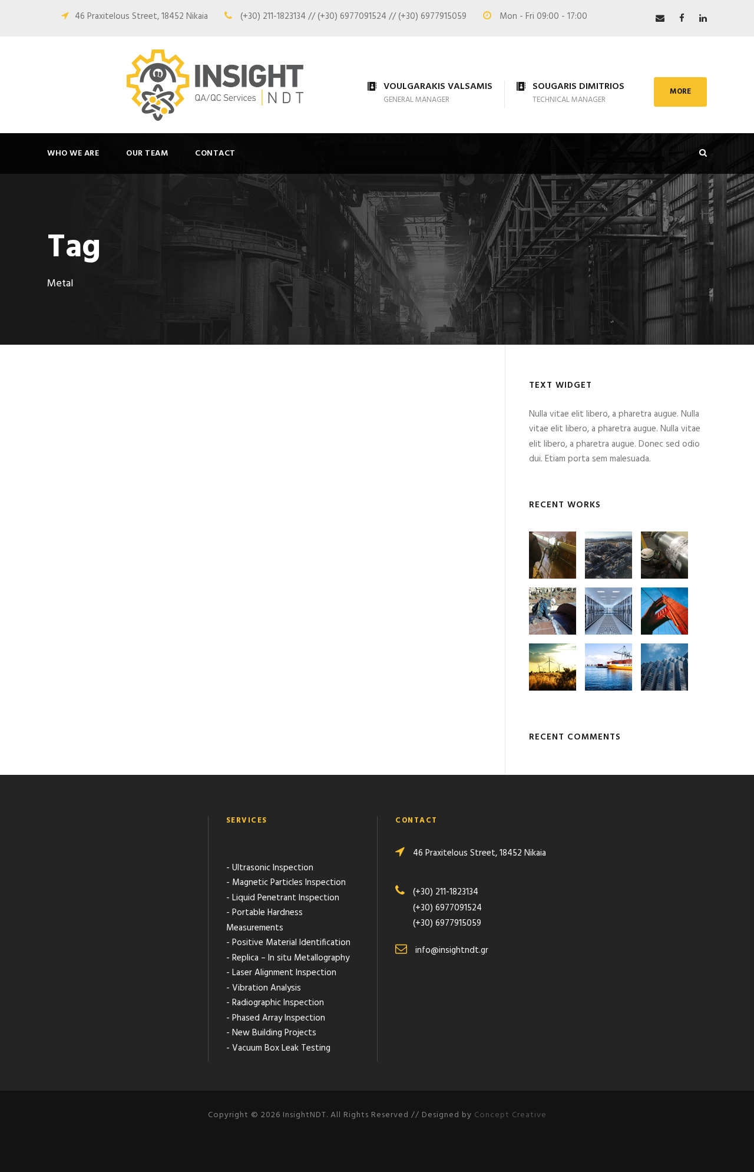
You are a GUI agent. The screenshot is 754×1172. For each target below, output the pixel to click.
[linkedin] (703, 19)
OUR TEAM (147, 153)
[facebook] (681, 19)
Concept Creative (510, 1115)
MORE (680, 91)
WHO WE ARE (73, 153)
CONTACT (215, 153)
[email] (660, 19)
